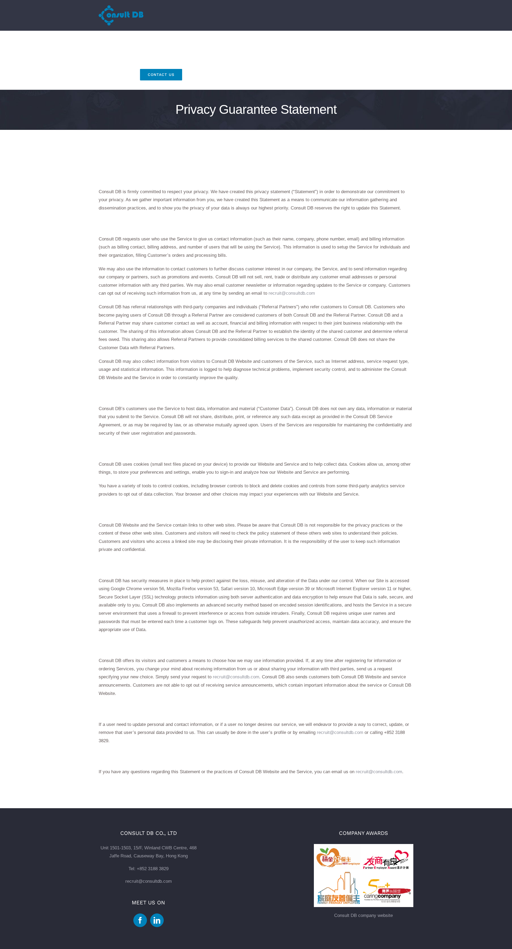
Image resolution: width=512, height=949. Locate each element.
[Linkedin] (157, 920)
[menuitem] (118, 43)
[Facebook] (140, 920)
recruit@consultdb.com (292, 293)
